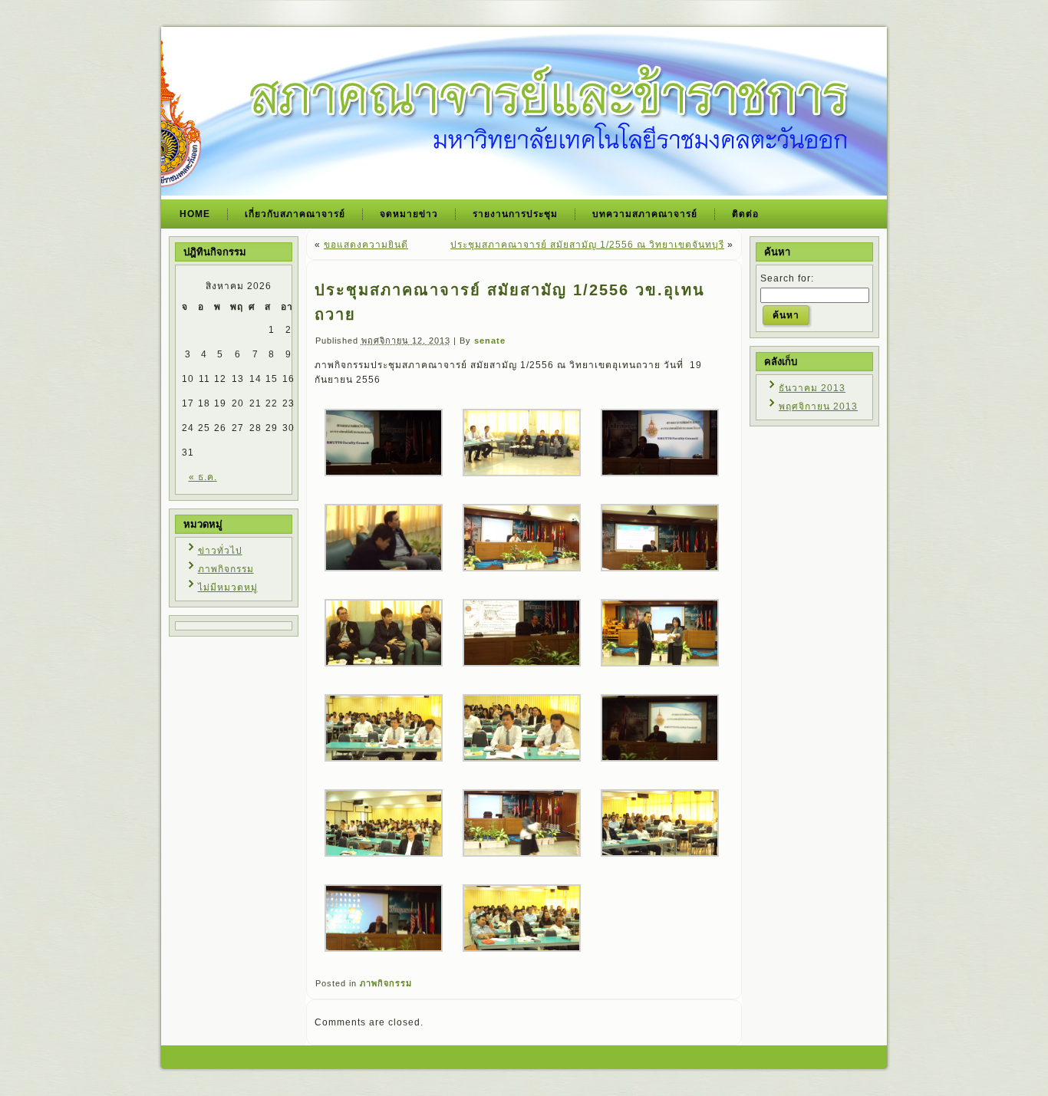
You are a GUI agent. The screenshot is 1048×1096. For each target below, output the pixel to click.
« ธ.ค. (203, 477)
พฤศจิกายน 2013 (818, 406)
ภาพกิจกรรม (226, 569)
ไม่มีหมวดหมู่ (228, 587)
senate (490, 340)
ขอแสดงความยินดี (366, 244)
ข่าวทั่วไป (220, 550)
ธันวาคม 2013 (812, 388)
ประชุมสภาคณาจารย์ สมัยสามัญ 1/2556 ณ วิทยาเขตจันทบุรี (587, 244)
